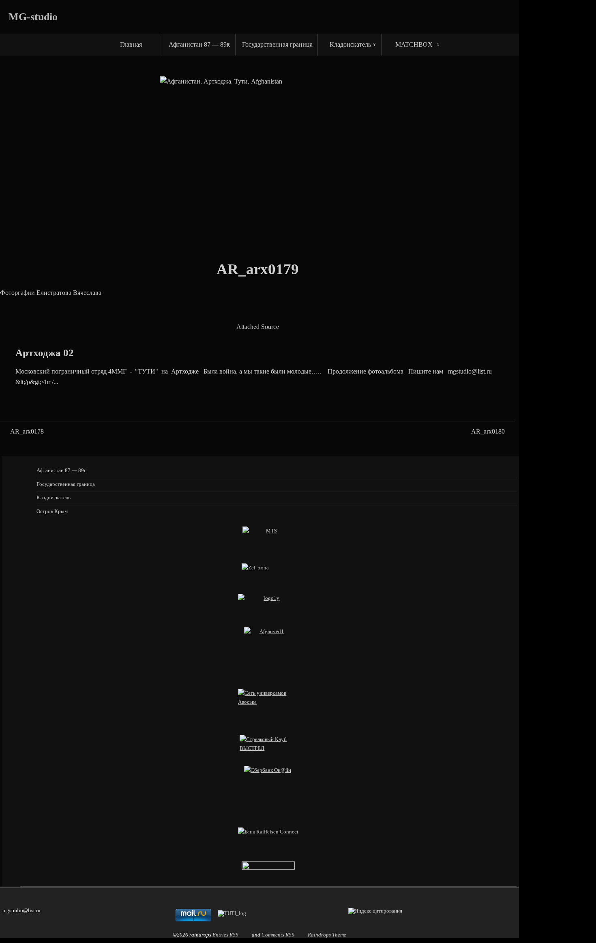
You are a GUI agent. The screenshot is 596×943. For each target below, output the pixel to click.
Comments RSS (278, 935)
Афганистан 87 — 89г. (199, 44)
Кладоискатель (350, 44)
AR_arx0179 (258, 269)
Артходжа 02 (44, 352)
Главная (131, 44)
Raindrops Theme (327, 935)
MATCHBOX (414, 44)
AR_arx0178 (27, 431)
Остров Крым (52, 511)
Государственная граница (277, 44)
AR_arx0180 (488, 431)
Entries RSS (225, 935)
